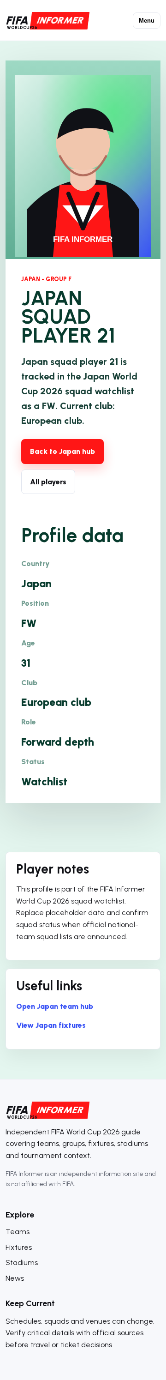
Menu (146, 20)
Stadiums (22, 1262)
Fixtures (19, 1247)
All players (48, 481)
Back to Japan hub (62, 451)
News (15, 1278)
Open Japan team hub (54, 1006)
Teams (18, 1231)
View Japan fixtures (51, 1025)
